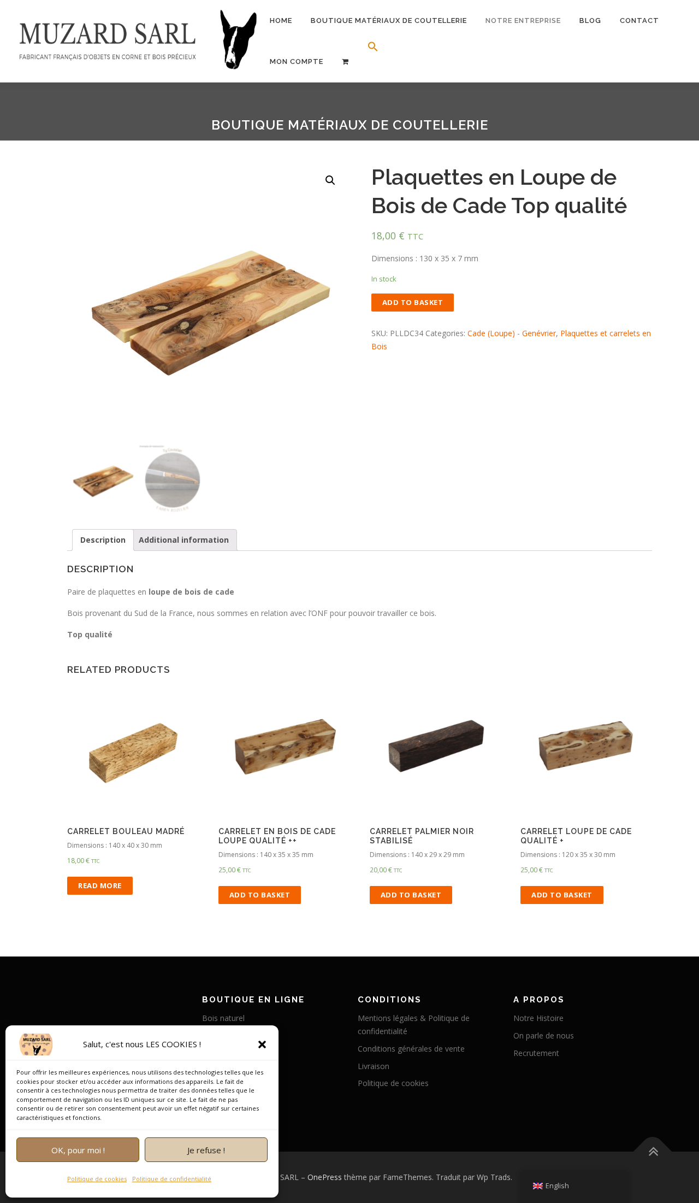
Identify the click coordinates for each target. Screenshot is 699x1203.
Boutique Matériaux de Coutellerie (389, 20)
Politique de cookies (97, 1179)
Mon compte (296, 61)
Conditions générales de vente (411, 1048)
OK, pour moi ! (78, 1150)
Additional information (184, 540)
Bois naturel (223, 1018)
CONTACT (639, 20)
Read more (100, 885)
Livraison (373, 1066)
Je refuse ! (206, 1150)
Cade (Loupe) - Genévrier (511, 333)
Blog (590, 20)
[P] (345, 61)
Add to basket (412, 302)
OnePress (324, 1177)
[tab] (103, 540)
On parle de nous (543, 1035)
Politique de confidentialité (171, 1179)
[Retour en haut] (652, 1151)
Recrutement (536, 1053)
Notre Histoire (538, 1018)
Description (103, 540)
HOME (281, 20)
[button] (262, 1044)
